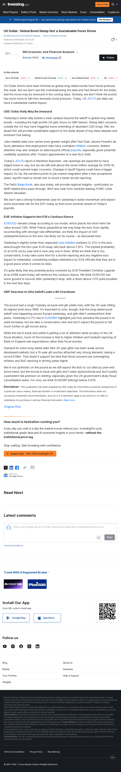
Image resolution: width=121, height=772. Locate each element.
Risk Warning (54, 752)
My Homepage (50, 57)
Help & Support (71, 675)
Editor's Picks (28, 12)
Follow (110, 57)
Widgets (7, 682)
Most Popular (10, 12)
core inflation (66, 242)
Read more (69, 400)
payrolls (76, 150)
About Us (67, 662)
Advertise (68, 669)
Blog (5, 662)
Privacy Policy (36, 752)
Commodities (97, 12)
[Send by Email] (33, 467)
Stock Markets (69, 12)
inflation (81, 146)
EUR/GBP (51, 318)
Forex (83, 12)
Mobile (6, 669)
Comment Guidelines (13, 545)
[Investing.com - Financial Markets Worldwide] (18, 4)
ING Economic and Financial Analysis (48, 52)
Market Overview (48, 12)
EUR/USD (10, 223)
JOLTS (91, 98)
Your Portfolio (10, 675)
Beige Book (24, 184)
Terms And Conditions (14, 752)
